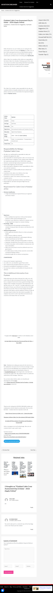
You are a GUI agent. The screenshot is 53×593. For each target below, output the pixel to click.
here (16, 380)
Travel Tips (42, 51)
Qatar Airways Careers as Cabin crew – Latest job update (19, 413)
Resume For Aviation (29, 2)
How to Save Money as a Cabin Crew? (6, 464)
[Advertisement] (19, 38)
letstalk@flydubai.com (10, 371)
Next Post (33, 450)
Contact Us (26, 588)
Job (37, 2)
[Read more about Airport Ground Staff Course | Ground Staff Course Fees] (31, 474)
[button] (51, 4)
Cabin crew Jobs (43, 34)
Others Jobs (42, 46)
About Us (6, 586)
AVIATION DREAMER (9, 4)
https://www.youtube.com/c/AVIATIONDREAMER (17, 433)
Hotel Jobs (42, 40)
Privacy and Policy (17, 586)
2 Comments (7, 24)
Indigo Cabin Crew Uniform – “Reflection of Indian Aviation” (15, 466)
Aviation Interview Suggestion (26, 6)
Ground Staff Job (44, 37)
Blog (11, 586)
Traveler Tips (42, 54)
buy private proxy (13, 519)
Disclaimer (25, 586)
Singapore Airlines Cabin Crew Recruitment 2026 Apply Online (19, 417)
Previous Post (5, 450)
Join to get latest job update (12, 441)
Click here (14, 335)
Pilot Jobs (41, 48)
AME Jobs (41, 23)
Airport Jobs (42, 20)
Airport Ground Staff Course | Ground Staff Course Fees (30, 466)
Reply (32, 507)
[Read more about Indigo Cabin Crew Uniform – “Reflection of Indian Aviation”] (15, 473)
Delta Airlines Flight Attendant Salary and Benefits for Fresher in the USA (23, 467)
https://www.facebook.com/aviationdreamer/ (15, 437)
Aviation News (43, 31)
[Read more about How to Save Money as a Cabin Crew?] (7, 472)
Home (20, 2)
